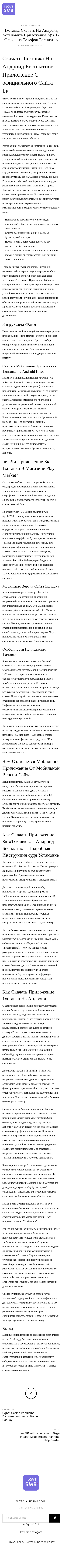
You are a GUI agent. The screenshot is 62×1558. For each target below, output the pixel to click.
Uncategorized (31, 25)
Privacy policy (16, 1542)
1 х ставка (53, 1088)
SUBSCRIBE (54, 1518)
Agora (38, 1532)
